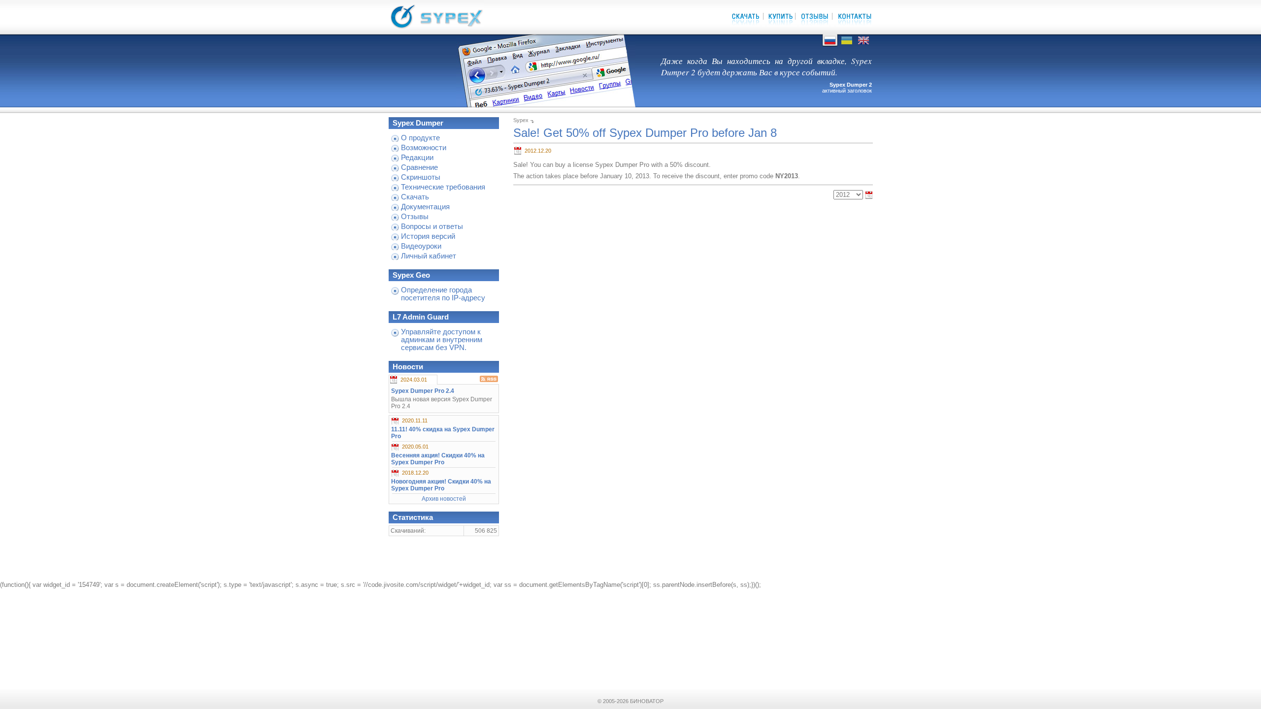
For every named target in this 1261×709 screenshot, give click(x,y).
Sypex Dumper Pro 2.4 (422, 390)
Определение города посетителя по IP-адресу (443, 294)
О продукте (420, 138)
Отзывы (415, 217)
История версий (428, 236)
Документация (425, 207)
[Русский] (830, 44)
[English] (863, 44)
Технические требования (443, 187)
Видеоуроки (421, 246)
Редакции (417, 157)
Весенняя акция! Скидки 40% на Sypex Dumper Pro (438, 459)
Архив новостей (444, 498)
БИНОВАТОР (647, 701)
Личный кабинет (428, 256)
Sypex (521, 120)
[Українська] (846, 44)
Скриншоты (420, 177)
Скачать (415, 197)
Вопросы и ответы (432, 226)
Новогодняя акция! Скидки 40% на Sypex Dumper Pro (441, 485)
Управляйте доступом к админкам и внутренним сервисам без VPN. (441, 340)
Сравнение (419, 167)
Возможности (423, 148)
